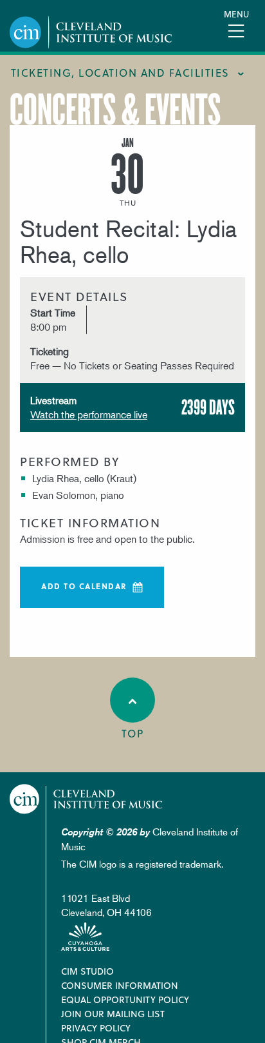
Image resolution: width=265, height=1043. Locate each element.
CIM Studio (87, 971)
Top (133, 733)
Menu (236, 14)
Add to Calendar (84, 586)
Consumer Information (119, 985)
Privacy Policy (96, 1028)
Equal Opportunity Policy (125, 999)
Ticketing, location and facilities (120, 72)
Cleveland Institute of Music (86, 799)
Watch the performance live (88, 414)
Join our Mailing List (113, 1013)
